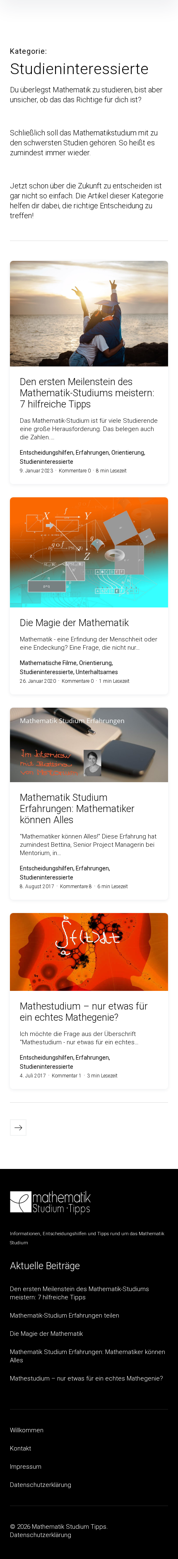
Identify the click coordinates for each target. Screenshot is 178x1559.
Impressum (25, 1466)
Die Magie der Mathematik (46, 1333)
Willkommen (26, 1430)
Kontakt (20, 1448)
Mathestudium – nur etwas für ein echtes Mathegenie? (86, 1378)
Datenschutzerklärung (40, 1485)
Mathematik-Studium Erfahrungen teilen (64, 1315)
